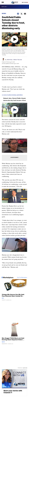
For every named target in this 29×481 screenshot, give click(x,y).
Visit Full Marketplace (22, 277)
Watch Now (24, 2)
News (4, 13)
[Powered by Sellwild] (25, 367)
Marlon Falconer (17, 59)
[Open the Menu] (2, 2)
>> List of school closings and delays (12, 95)
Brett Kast (9, 59)
